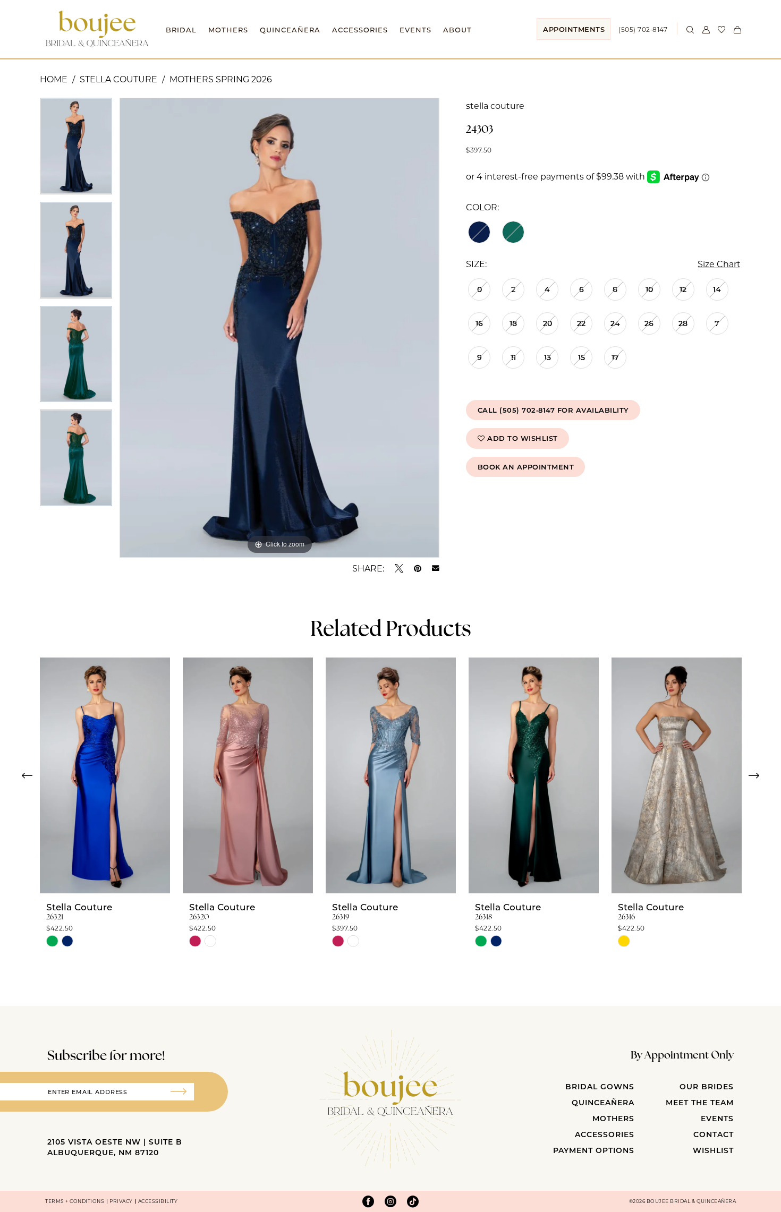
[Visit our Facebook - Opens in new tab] (368, 1201)
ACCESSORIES (604, 1134)
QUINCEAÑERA (603, 1102)
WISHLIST (713, 1150)
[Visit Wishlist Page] (722, 29)
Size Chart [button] (719, 263)
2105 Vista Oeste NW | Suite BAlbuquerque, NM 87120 (114, 1147)
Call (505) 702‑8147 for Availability (553, 409)
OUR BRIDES (707, 1086)
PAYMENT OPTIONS (593, 1150)
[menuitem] (573, 29)
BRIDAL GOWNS (599, 1086)
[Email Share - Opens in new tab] (435, 568)
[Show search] (691, 29)
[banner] (97, 28)
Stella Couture (118, 78)
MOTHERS (613, 1118)
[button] (706, 29)
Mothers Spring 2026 (220, 78)
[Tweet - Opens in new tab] (399, 568)
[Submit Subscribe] (182, 1091)
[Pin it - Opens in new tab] (417, 568)
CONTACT (713, 1134)
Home (53, 78)
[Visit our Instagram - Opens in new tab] (390, 1201)
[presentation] (105, 775)
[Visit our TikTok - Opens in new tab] (413, 1201)
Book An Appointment (526, 466)
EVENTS (717, 1118)
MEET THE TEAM (700, 1102)
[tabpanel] (76, 150)
